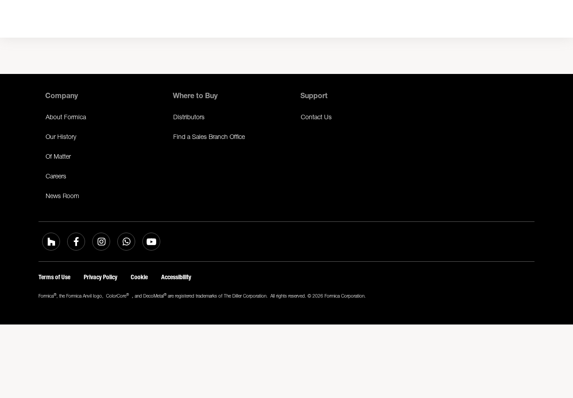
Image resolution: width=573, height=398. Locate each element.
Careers (56, 176)
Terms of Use (54, 277)
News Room (62, 195)
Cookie (139, 277)
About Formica (66, 117)
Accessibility (176, 277)
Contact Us (316, 117)
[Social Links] (51, 241)
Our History (61, 136)
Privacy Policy (100, 277)
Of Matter (58, 156)
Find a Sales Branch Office (209, 136)
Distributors (189, 117)
